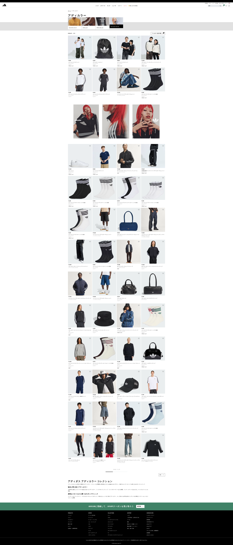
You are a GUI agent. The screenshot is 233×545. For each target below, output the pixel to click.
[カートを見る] (229, 5)
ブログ (210, 3)
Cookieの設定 (88, 540)
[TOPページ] (4, 5)
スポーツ (120, 5)
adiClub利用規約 (100, 540)
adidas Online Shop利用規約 (109, 540)
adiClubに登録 (221, 3)
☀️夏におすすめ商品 (133, 5)
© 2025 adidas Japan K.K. (116, 543)
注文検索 (216, 3)
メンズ (97, 5)
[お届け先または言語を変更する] (229, 3)
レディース (102, 5)
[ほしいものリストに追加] (90, 38)
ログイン (226, 3)
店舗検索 (206, 3)
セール (125, 5)
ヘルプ (213, 3)
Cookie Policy (144, 540)
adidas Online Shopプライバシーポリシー (123, 540)
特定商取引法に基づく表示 (136, 540)
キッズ (108, 5)
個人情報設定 (94, 540)
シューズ (114, 5)
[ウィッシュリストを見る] (226, 5)
